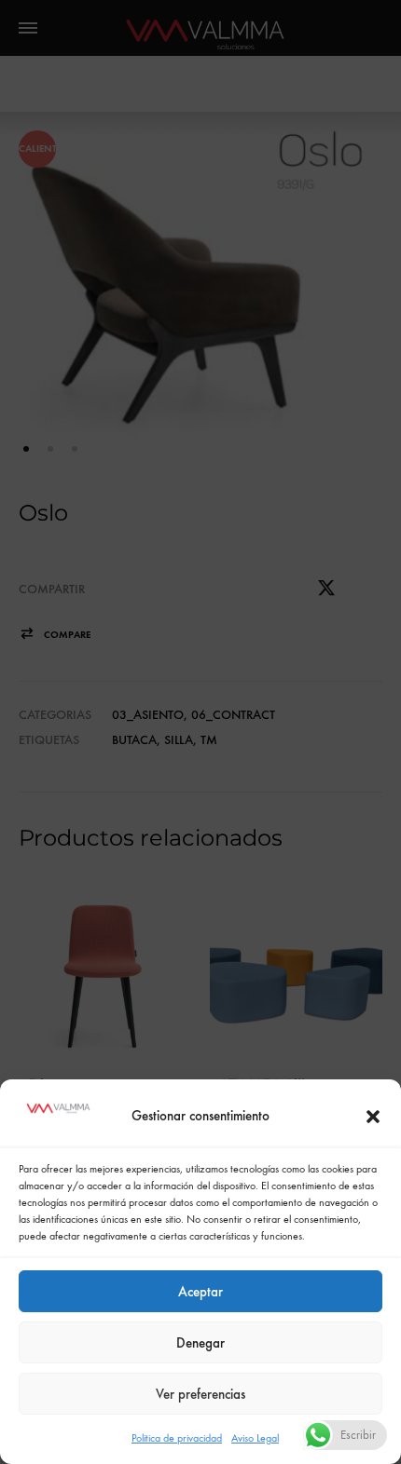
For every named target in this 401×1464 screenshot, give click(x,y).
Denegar (200, 1343)
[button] (373, 1116)
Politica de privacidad (176, 1437)
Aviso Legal (255, 1437)
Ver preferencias (200, 1394)
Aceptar (200, 1291)
